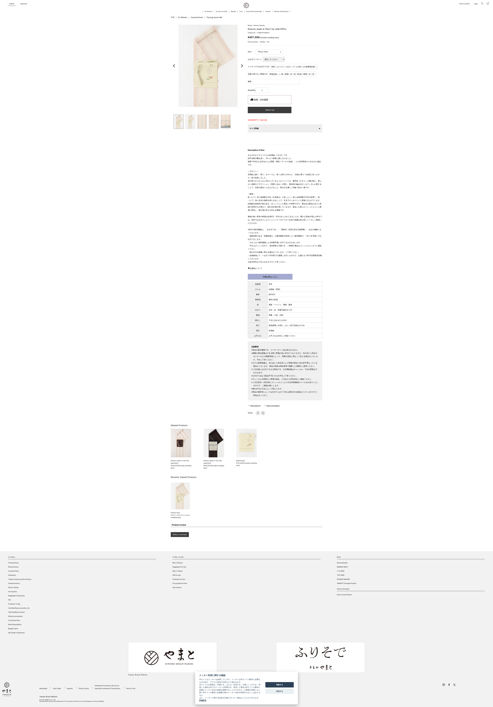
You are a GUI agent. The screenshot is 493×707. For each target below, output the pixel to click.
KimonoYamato (342, 563)
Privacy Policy (84, 688)
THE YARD (340, 575)
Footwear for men (179, 579)
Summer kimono (14, 583)
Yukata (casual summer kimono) (19, 579)
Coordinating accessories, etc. (19, 608)
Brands (233, 11)
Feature (268, 11)
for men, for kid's (221, 11)
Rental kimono (13, 567)
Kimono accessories (15, 616)
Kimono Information (281, 11)
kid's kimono (177, 587)
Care (241, 11)
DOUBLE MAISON (343, 579)
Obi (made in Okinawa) (16, 633)
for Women (208, 11)
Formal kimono (13, 563)
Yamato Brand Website (48, 697)
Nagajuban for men (179, 567)
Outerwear (12, 575)
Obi (9, 600)
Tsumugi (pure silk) (214, 17)
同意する (279, 685)
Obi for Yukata (13, 587)
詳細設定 (202, 700)
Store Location (464, 4)
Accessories (12, 592)
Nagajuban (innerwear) (16, 596)
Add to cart (269, 110)
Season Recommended (254, 11)
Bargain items (13, 629)
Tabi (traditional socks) (16, 612)
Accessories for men (180, 583)
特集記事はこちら (270, 277)
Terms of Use (130, 688)
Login (476, 4)
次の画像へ (241, 66)
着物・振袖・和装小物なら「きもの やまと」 (246, 5)
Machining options (14, 624)
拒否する (279, 691)
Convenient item (14, 620)
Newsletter (43, 688)
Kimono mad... (176, 513)
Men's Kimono (178, 563)
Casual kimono (197, 17)
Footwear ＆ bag (14, 604)
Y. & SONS (340, 571)
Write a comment (180, 534)
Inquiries (70, 688)
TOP (172, 17)
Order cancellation (273, 406)
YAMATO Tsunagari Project (346, 583)
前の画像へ (174, 66)
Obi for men (177, 575)
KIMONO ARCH (342, 567)
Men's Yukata (177, 571)
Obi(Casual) (240, 461)
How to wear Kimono (344, 595)
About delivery (255, 406)
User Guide (57, 688)
